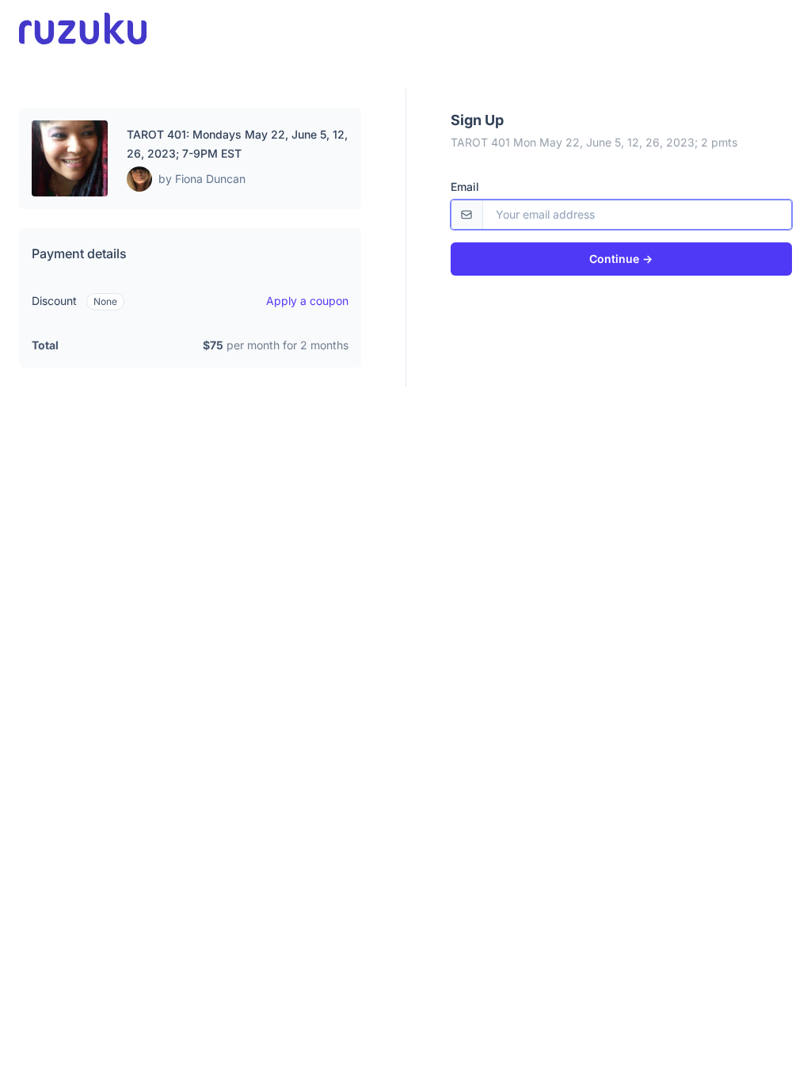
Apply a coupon (307, 300)
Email (465, 186)
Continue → (621, 258)
